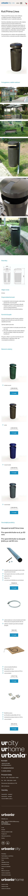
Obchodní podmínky (6, 836)
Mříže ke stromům (5, 870)
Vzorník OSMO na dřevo (6, 798)
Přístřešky (3, 853)
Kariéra (3, 838)
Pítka (2, 868)
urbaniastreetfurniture (8, 768)
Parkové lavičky (5, 858)
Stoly (2, 860)
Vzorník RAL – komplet (6, 796)
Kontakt (3, 829)
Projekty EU (4, 833)
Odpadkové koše (5, 862)
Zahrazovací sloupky (6, 875)
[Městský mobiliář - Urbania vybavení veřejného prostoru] (8, 3)
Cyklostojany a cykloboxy (7, 856)
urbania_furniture (7, 770)
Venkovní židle (4, 884)
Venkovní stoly (4, 886)
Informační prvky (5, 864)
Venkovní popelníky (5, 872)
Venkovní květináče (5, 866)
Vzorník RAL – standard (6, 794)
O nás (2, 827)
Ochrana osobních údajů (6, 831)
